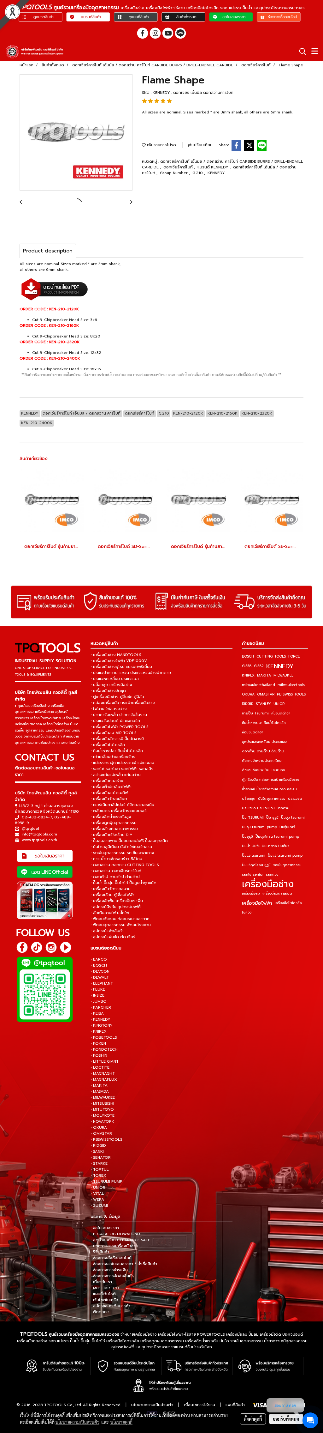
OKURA (248, 694)
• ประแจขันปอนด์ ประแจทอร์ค (115, 721)
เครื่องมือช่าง (268, 884)
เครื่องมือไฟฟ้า (257, 903)
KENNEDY (216, 173)
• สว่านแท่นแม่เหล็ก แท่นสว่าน (116, 775)
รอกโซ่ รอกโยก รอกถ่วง (260, 874)
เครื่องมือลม (251, 893)
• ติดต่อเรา (100, 1312)
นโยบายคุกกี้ (121, 1422)
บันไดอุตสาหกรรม (271, 798)
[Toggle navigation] (315, 51)
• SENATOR (101, 1157)
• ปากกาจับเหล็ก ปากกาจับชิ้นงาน (119, 715)
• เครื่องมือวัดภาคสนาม (111, 889)
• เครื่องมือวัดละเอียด (109, 799)
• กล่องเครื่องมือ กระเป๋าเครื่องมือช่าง (123, 703)
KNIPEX (248, 675)
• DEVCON (100, 971)
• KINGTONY (102, 1025)
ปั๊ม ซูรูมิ (272, 817)
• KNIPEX (99, 1031)
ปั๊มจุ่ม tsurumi (293, 817)
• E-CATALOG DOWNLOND (115, 1234)
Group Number (174, 173)
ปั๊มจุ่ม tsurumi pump (259, 827)
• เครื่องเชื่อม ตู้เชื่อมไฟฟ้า (112, 895)
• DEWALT (100, 977)
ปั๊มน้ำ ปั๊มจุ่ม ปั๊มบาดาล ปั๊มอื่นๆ (266, 846)
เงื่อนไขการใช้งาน (199, 1405)
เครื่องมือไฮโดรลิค (288, 903)
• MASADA (100, 1091)
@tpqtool (30, 828)
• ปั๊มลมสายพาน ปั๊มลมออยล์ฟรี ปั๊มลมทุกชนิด (129, 841)
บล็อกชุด (248, 798)
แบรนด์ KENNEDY (213, 167)
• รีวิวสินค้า (100, 1252)
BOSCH (248, 656)
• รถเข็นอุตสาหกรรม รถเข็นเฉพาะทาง (122, 853)
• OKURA (99, 1127)
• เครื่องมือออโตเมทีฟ (109, 793)
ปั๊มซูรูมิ (247, 836)
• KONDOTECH (104, 1049)
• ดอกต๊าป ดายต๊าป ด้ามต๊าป (115, 877)
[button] (300, 51)
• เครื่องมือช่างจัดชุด (108, 691)
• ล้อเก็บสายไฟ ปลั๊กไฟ (110, 913)
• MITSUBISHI (102, 1103)
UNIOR (279, 704)
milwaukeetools (291, 685)
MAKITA (264, 675)
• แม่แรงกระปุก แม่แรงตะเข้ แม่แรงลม (122, 763)
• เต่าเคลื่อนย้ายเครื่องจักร (113, 757)
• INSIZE (97, 995)
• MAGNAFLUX (104, 1079)
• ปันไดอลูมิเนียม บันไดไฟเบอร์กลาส (121, 847)
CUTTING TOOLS (271, 656)
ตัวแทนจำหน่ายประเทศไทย (262, 760)
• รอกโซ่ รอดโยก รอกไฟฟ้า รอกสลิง (122, 769)
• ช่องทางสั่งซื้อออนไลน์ (111, 1258)
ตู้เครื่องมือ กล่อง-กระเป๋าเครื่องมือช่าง (270, 779)
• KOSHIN (99, 1055)
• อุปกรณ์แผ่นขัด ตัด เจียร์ (113, 937)
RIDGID (247, 704)
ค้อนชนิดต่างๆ (252, 732)
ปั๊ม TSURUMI (253, 817)
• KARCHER (101, 1007)
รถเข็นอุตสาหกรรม (287, 865)
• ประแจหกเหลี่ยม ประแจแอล (115, 679)
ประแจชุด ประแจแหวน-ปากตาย (266, 808)
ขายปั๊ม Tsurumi (255, 713)
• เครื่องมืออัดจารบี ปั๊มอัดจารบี (117, 739)
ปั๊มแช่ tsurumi (253, 855)
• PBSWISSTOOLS (106, 1139)
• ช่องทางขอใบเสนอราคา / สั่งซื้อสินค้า (124, 1264)
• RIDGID (98, 1145)
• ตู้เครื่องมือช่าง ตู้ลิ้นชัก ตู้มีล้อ (117, 697)
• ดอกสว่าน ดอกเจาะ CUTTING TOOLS (125, 865)
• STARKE (99, 1163)
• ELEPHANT (102, 983)
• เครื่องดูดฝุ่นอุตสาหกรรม (114, 823)
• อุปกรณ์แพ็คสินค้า (107, 931)
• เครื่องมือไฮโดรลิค (108, 745)
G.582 (259, 666)
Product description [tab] (48, 251)
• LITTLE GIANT (105, 1061)
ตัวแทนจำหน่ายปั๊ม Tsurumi (263, 770)
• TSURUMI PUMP (106, 1181)
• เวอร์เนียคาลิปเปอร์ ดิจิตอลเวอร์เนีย (122, 805)
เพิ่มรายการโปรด (161, 145)
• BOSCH (99, 965)
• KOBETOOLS (104, 1037)
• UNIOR (98, 1187)
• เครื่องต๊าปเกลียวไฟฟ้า (111, 787)
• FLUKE (98, 989)
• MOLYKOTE (103, 1115)
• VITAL (97, 1193)
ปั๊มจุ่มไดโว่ (287, 827)
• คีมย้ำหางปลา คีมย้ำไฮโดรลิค (117, 751)
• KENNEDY (100, 1019)
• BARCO (99, 959)
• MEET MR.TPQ (105, 1288)
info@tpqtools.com (39, 834)
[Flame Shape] (76, 133)
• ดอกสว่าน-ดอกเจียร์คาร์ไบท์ (116, 871)
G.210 (198, 173)
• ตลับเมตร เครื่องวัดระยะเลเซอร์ (119, 811)
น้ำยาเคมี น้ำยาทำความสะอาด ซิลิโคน (269, 789)
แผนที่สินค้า (235, 1405)
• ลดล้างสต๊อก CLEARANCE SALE (120, 1240)
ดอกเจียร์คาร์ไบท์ (178, 167)
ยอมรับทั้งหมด (286, 1419)
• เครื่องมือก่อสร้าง (107, 781)
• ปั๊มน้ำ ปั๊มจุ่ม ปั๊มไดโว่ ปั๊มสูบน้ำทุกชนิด (123, 883)
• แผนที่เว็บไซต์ (103, 1294)
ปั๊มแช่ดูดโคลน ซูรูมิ (256, 865)
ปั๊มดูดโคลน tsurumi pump (277, 836)
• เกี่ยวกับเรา (101, 1282)
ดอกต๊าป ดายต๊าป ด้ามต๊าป (263, 751)
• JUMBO (99, 1001)
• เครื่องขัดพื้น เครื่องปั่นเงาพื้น (117, 901)
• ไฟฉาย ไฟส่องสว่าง (109, 709)
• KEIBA (97, 1013)
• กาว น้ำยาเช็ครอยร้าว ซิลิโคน (116, 859)
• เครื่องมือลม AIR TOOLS (114, 733)
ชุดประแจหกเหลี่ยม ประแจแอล (264, 741)
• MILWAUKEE (103, 1097)
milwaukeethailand (258, 685)
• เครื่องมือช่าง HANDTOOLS (116, 655)
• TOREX (98, 1175)
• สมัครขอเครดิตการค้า (110, 1306)
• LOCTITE (100, 1067)
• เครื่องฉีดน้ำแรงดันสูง (111, 817)
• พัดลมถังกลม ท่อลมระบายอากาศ (120, 919)
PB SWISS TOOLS (291, 694)
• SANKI (97, 1151)
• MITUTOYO (102, 1109)
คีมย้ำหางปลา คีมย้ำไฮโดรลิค (264, 723)
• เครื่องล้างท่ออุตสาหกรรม (114, 829)
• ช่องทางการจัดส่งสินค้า (112, 1276)
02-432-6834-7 (37, 817)
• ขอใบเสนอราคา (105, 1228)
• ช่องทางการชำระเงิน (109, 1270)
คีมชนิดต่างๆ (281, 713)
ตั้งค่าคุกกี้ (253, 1419)
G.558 (246, 666)
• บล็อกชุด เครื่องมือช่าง (111, 685)
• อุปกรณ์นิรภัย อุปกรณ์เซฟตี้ (116, 907)
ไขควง (246, 912)
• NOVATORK (102, 1121)
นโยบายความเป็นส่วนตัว (152, 1405)
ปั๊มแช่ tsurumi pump (285, 855)
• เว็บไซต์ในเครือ (104, 1300)
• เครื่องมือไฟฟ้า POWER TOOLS (120, 727)
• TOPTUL (100, 1169)
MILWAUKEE (283, 675)
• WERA (97, 1199)
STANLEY (263, 704)
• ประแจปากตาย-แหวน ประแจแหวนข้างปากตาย (131, 673)
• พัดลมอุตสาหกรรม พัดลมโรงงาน (121, 925)
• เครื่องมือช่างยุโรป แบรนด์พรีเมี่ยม (121, 667)
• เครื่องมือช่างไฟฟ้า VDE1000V (119, 661)
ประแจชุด (295, 798)
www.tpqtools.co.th (39, 840)
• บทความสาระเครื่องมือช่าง (114, 1246)
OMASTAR (265, 694)
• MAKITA (99, 1085)
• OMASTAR (101, 1133)
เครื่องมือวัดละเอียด (277, 893)
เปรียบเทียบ (202, 145)
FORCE (294, 656)
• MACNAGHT (103, 1073)
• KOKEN (98, 1043)
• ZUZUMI (99, 1205)
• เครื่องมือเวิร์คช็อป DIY (111, 835)
